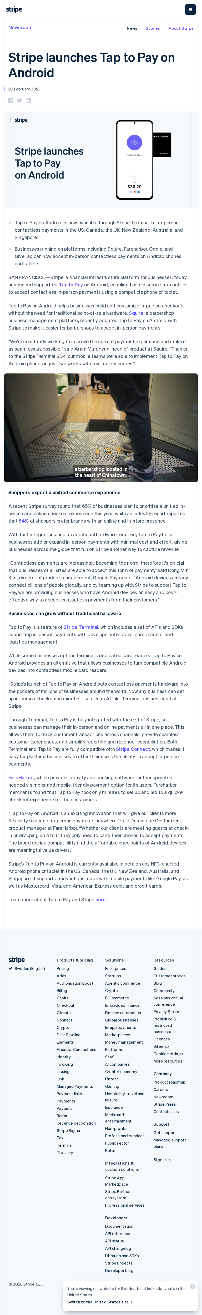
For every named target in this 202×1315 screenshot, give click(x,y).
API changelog (118, 1248)
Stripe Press (165, 1104)
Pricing (63, 968)
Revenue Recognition (76, 1123)
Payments (66, 1101)
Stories (153, 28)
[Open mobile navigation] (190, 9)
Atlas (61, 975)
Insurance (114, 1107)
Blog (158, 983)
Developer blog (119, 1270)
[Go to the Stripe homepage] (15, 960)
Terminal (65, 1145)
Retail (110, 1150)
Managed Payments (75, 1086)
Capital (63, 997)
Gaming (112, 1086)
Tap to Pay (71, 284)
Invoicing (65, 1064)
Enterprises (115, 968)
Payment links (69, 1093)
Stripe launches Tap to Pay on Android (91, 64)
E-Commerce (117, 997)
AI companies (117, 1064)
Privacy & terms (168, 1011)
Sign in (160, 1159)
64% (24, 521)
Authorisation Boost (75, 983)
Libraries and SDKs (122, 1255)
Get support (165, 1132)
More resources (168, 1061)
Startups (113, 975)
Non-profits (116, 1128)
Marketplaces (117, 1034)
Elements (65, 1042)
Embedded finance (122, 1005)
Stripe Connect (133, 749)
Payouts (64, 1108)
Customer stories (170, 975)
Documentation (119, 1226)
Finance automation (123, 1012)
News (132, 28)
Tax (60, 1137)
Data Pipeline (69, 1034)
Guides (160, 968)
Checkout (66, 1005)
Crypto (63, 1027)
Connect (64, 1020)
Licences (162, 1038)
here (100, 899)
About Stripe (181, 28)
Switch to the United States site (98, 1301)
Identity (64, 1056)
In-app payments (120, 1027)
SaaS (109, 1056)
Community (164, 990)
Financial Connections (76, 1049)
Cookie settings (168, 1053)
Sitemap (161, 1046)
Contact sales (166, 1111)
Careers (161, 1089)
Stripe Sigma (68, 1130)
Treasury (65, 1152)
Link (60, 1078)
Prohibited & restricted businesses (165, 1025)
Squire (136, 313)
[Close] (192, 1287)
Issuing (63, 1071)
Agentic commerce (122, 983)
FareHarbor (21, 777)
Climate (64, 1012)
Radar (62, 1115)
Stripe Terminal (81, 627)
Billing (62, 990)
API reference (117, 1233)
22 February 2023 (24, 89)
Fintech (112, 1078)
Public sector (117, 1143)
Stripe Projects (119, 1263)
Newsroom (20, 27)
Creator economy (121, 1071)
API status (114, 1240)
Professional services (125, 1135)
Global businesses (122, 1020)
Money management (124, 1042)
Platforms (114, 1049)
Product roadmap (169, 1082)
